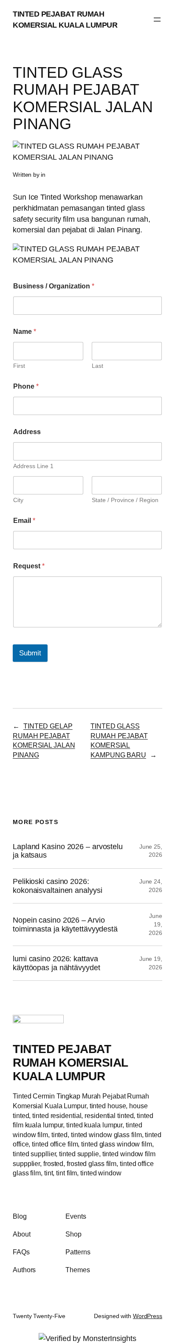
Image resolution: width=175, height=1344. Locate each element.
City (18, 500)
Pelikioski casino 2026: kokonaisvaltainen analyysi (57, 886)
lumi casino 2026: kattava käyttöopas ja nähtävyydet (56, 963)
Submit (30, 653)
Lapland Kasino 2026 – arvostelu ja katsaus (68, 851)
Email (24, 520)
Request (29, 566)
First (19, 365)
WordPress (147, 1316)
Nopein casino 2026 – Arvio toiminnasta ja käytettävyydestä (65, 924)
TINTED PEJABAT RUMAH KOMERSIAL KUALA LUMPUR (70, 1062)
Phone (26, 386)
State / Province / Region (125, 500)
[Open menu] (157, 19)
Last (97, 365)
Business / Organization (53, 286)
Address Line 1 (33, 466)
